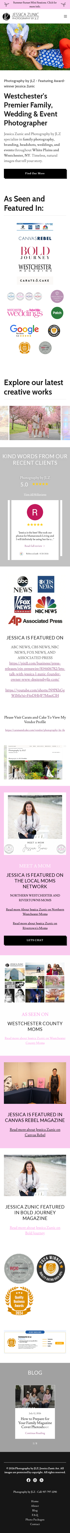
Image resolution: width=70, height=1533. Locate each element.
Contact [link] (35, 1524)
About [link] (35, 1506)
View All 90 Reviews (35, 494)
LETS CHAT (35, 940)
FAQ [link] (35, 1515)
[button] (65, 16)
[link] (21, 16)
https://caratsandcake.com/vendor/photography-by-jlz (35, 730)
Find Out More (35, 173)
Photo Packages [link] (35, 1519)
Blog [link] (35, 1510)
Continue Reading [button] (35, 1433)
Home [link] (35, 1501)
